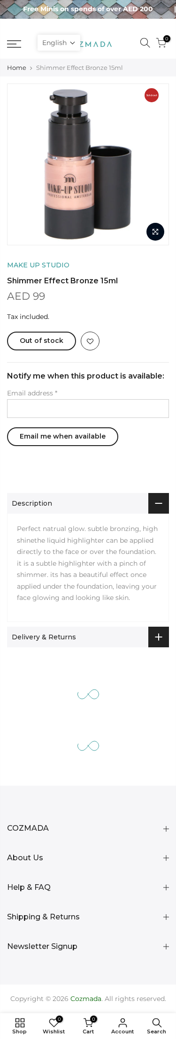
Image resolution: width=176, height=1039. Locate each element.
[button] (59, 43)
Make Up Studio (38, 265)
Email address (32, 393)
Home (16, 67)
